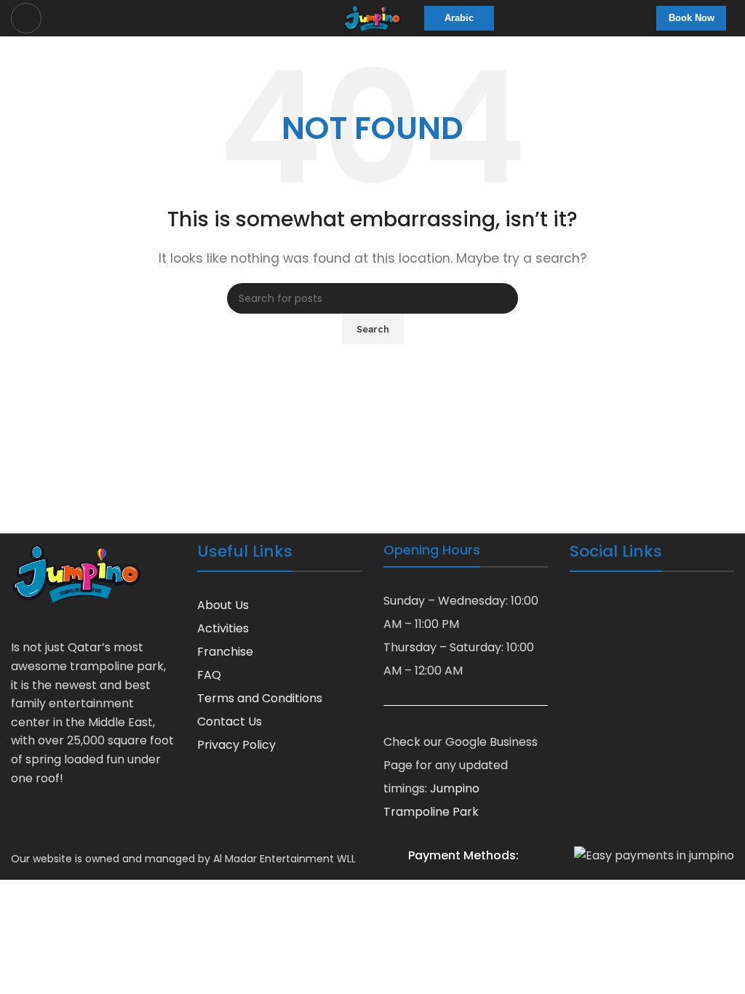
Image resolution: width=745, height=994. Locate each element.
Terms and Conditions (259, 698)
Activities (223, 628)
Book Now (691, 17)
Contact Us (229, 721)
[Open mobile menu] (26, 18)
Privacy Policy (236, 744)
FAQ (209, 675)
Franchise (225, 651)
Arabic (459, 17)
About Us (223, 605)
